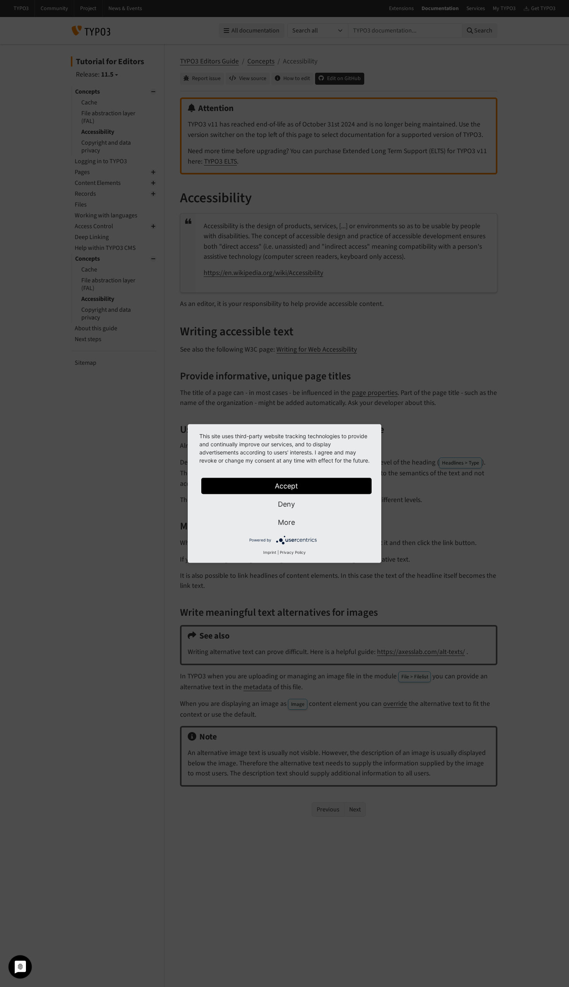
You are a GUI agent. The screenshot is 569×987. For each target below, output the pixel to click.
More (286, 522)
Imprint (269, 552)
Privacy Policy (293, 552)
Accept (286, 486)
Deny (286, 504)
